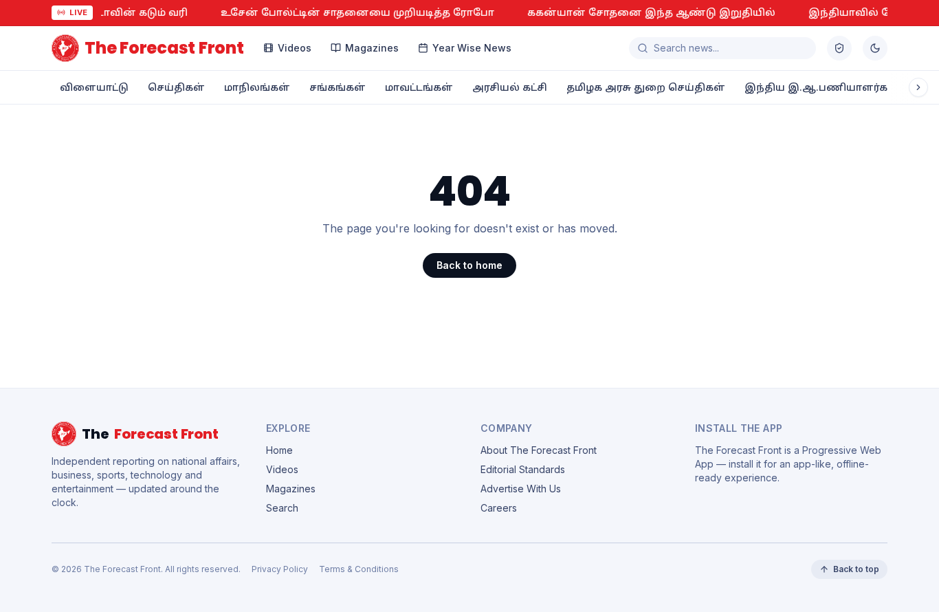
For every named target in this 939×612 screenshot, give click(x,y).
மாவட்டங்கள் (419, 87)
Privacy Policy (280, 569)
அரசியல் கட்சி (509, 87)
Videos (294, 48)
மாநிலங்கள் (257, 87)
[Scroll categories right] (918, 87)
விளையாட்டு (94, 87)
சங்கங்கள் (337, 87)
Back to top (856, 569)
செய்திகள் (176, 87)
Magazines (372, 48)
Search (282, 508)
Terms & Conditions (359, 569)
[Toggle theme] (875, 48)
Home (279, 450)
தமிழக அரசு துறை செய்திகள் (645, 87)
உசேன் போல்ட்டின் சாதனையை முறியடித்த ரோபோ (348, 12)
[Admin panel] (839, 48)
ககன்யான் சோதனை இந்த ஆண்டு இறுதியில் (642, 12)
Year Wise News (471, 48)
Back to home (469, 265)
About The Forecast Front (538, 450)
